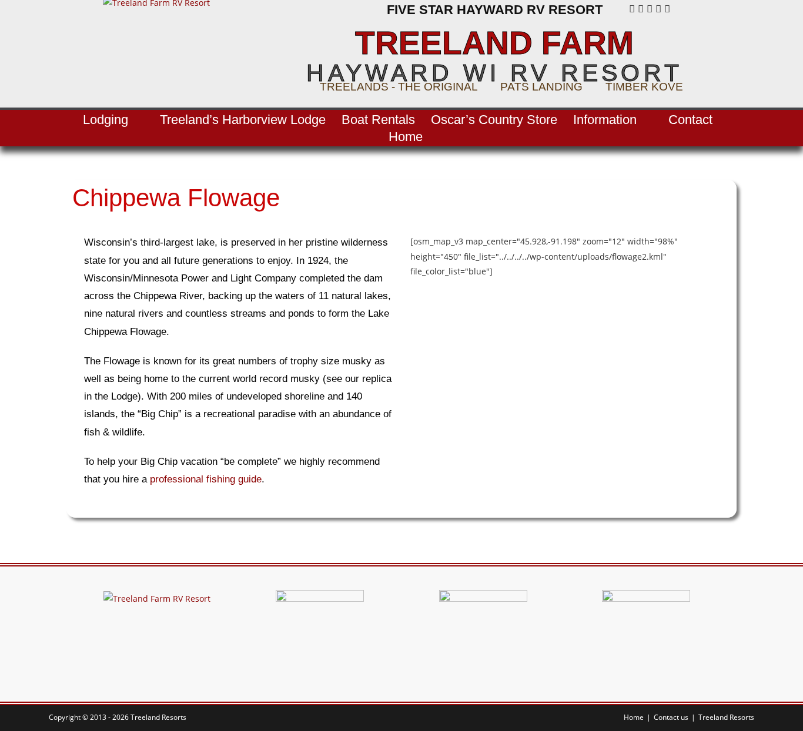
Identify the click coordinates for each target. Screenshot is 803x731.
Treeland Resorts (726, 717)
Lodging (105, 119)
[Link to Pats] (646, 633)
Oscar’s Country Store (494, 119)
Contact (690, 119)
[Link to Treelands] (320, 633)
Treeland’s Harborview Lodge (243, 119)
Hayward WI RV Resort (494, 72)
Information (605, 119)
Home (406, 136)
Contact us (671, 717)
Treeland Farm (494, 43)
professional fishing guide (206, 479)
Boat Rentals (378, 119)
